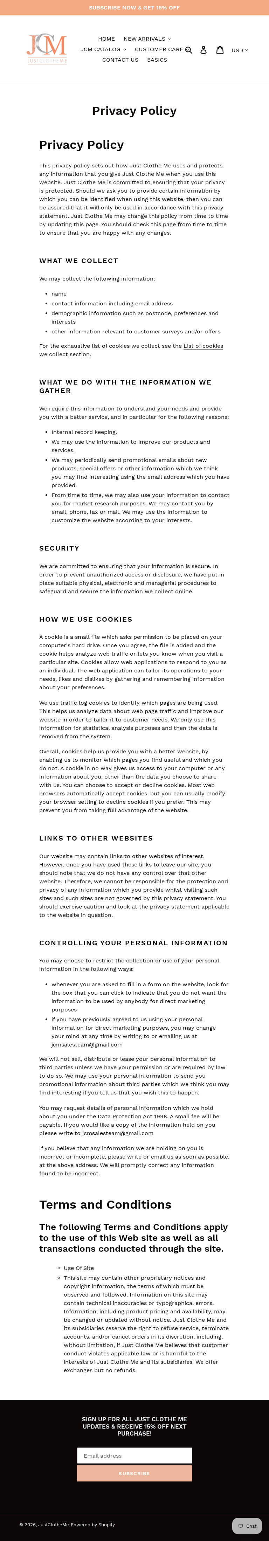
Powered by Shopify (93, 1524)
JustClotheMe (53, 1524)
